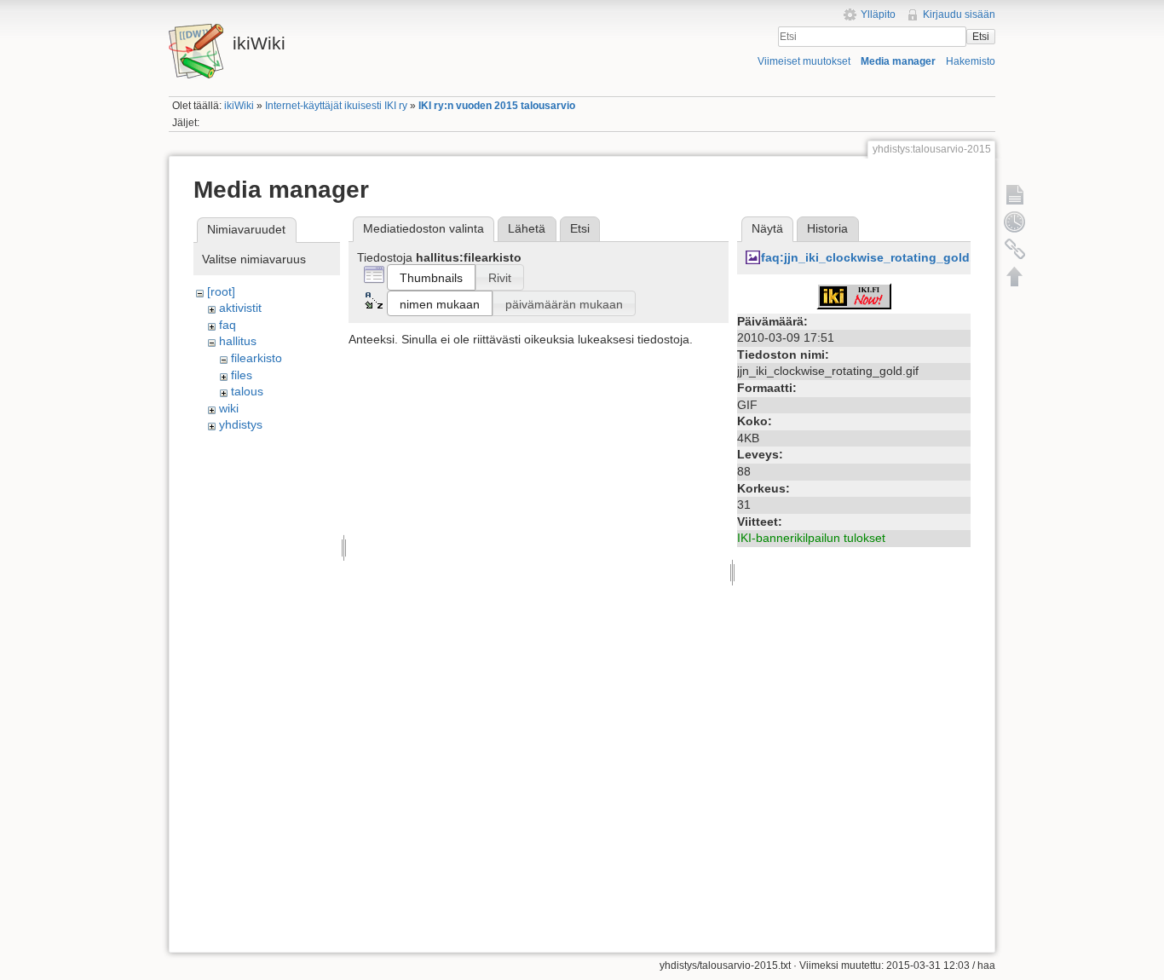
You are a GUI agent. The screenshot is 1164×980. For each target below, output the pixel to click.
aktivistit (240, 307)
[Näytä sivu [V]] (1015, 194)
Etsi (980, 37)
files (241, 375)
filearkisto (256, 358)
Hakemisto (970, 61)
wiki (229, 408)
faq (227, 324)
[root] (221, 291)
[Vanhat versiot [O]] (1015, 221)
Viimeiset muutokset (804, 61)
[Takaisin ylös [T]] (1015, 276)
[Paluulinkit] (1015, 248)
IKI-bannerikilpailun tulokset (811, 538)
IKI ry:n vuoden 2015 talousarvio (496, 106)
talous (247, 391)
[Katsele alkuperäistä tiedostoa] (853, 295)
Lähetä (526, 228)
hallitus (237, 341)
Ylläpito (878, 14)
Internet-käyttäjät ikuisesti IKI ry (336, 106)
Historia (827, 228)
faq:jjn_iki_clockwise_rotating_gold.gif (874, 257)
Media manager (898, 61)
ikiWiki (239, 106)
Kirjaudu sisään (959, 14)
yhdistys (240, 424)
